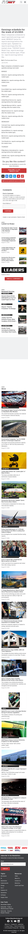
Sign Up (5, 868)
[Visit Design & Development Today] (3, 848)
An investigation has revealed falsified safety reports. (13, 535)
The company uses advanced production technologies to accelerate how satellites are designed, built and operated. (13, 684)
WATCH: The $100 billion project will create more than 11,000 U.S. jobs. (13, 773)
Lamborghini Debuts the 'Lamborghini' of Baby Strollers (8, 249)
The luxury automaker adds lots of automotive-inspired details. (10, 475)
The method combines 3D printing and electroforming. (11, 715)
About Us (7, 924)
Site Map (22, 928)
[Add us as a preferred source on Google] (22, 176)
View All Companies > (14, 278)
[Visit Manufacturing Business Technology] (17, 850)
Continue (8, 211)
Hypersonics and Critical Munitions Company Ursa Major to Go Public (11, 827)
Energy (4, 557)
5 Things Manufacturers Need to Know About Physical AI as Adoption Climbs (12, 591)
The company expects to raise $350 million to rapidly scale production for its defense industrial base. (13, 832)
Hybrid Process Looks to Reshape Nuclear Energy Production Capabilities (13, 711)
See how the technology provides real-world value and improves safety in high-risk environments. (13, 595)
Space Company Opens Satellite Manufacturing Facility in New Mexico (12, 679)
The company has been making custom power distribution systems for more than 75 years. (13, 654)
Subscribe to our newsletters (14, 170)
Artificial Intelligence (8, 587)
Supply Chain (5, 618)
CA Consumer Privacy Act (11, 928)
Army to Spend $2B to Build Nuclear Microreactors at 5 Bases (11, 560)
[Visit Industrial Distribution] (3, 850)
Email (2, 861)
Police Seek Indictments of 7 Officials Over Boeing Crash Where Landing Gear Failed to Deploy (13, 531)
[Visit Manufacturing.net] (10, 850)
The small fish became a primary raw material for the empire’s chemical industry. (13, 414)
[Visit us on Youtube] (15, 921)
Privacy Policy (9, 926)
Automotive (6, 325)
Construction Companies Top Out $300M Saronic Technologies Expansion (8, 239)
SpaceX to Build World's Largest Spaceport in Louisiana (13, 769)
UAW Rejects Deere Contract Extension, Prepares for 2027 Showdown (13, 740)
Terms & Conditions (19, 926)
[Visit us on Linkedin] (18, 921)
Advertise (20, 924)
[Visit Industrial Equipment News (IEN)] (17, 848)
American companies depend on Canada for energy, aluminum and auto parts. (13, 625)
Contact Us (14, 924)
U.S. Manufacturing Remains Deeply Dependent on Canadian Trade (11, 621)
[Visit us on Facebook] (8, 921)
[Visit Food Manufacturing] (10, 848)
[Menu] (25, 2)
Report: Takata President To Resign (8, 307)
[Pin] (18, 176)
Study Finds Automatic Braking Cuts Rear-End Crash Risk (8, 330)
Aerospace (5, 526)
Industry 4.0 (6, 315)
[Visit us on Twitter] (12, 921)
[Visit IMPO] (24, 848)
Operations (5, 293)
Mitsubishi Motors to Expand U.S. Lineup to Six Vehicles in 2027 (13, 798)
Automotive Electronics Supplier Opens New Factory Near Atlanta (8, 259)
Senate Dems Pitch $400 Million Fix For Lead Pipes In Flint (8, 297)
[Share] (6, 176)
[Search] (21, 2)
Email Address (7, 203)
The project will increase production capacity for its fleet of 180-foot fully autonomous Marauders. (13, 444)
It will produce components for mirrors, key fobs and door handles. (13, 504)
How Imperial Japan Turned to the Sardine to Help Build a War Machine (9, 229)
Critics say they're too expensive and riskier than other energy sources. (13, 564)
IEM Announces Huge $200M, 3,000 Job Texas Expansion (12, 650)
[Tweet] (14, 176)
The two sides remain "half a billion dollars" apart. (10, 744)
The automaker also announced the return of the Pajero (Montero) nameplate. (13, 802)
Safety (4, 304)
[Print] (2, 176)
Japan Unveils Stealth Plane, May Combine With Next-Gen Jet (8, 319)
